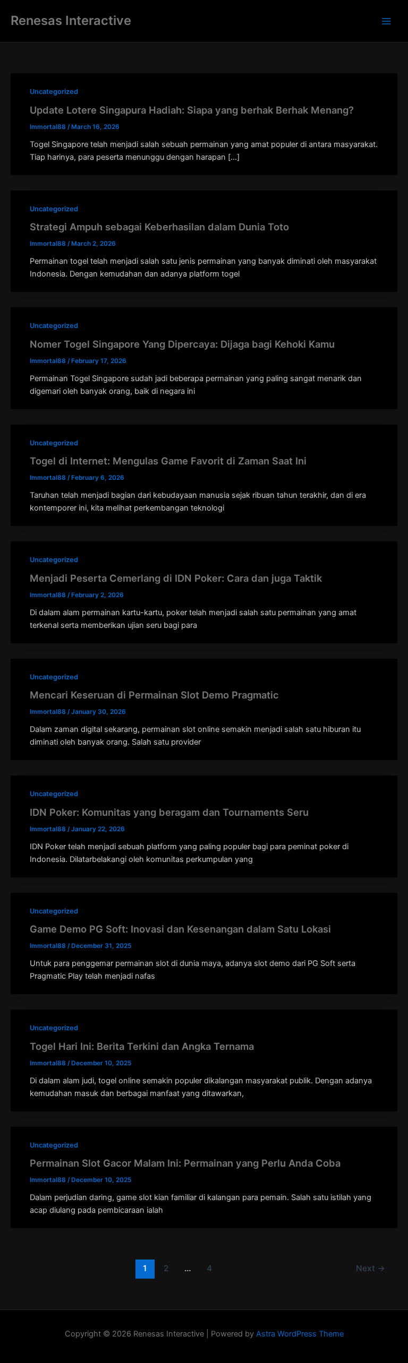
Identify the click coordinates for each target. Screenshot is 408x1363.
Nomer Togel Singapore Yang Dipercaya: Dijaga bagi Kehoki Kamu (182, 344)
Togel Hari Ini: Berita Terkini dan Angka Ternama (142, 1046)
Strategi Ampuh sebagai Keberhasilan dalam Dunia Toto (159, 226)
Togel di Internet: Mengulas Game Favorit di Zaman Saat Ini (168, 461)
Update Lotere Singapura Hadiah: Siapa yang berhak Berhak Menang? (192, 110)
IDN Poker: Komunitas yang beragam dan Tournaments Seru (169, 812)
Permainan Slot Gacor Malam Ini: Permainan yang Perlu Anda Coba (185, 1163)
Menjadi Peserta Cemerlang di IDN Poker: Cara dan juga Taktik (176, 578)
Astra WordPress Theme (300, 1334)
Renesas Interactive (71, 20)
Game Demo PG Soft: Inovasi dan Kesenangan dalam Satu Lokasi (180, 929)
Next (370, 1268)
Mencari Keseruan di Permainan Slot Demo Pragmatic (154, 695)
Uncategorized (54, 92)
